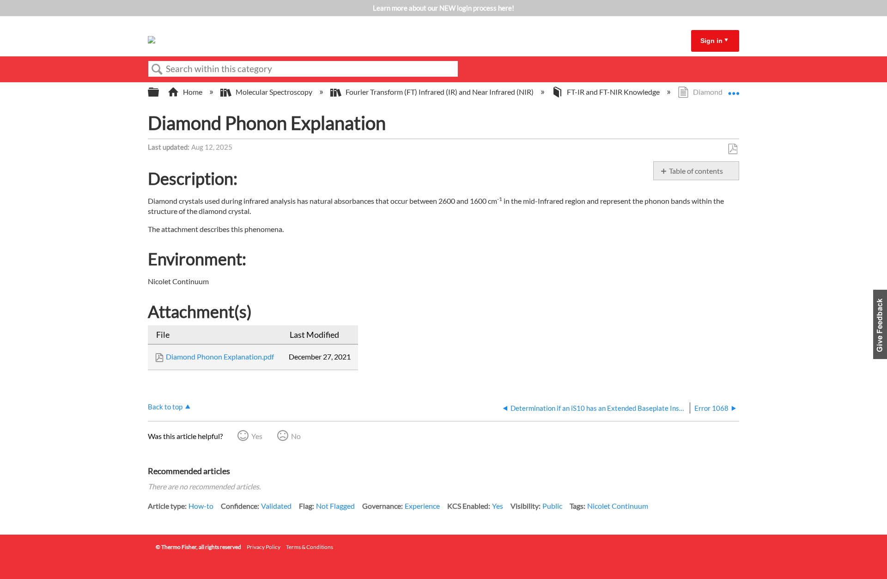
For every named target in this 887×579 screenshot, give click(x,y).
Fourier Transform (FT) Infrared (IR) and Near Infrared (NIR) (439, 91)
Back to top (165, 406)
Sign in (711, 40)
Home (193, 91)
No (296, 436)
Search (157, 69)
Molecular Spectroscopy (274, 91)
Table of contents (696, 170)
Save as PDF (732, 149)
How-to (200, 505)
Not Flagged (335, 505)
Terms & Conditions (309, 546)
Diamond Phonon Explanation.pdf (220, 356)
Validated (276, 505)
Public (552, 505)
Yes (256, 436)
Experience (422, 505)
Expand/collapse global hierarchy (159, 92)
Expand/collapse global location (733, 89)
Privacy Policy (263, 546)
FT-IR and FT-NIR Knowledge (613, 91)
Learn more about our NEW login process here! (443, 8)
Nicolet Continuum (617, 505)
